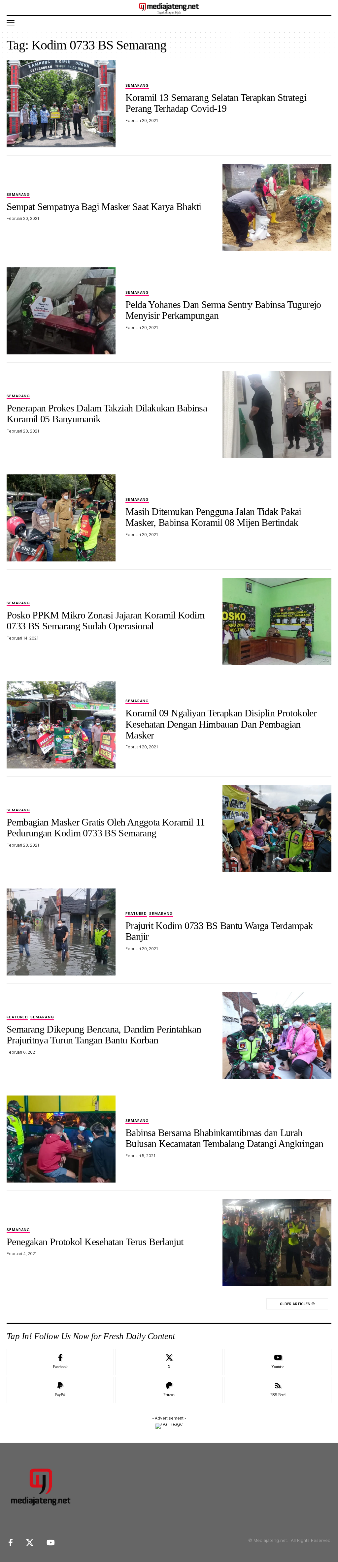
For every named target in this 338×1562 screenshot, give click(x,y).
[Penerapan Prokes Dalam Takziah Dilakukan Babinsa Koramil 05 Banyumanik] (276, 414)
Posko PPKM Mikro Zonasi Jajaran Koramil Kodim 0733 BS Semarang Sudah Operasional (105, 620)
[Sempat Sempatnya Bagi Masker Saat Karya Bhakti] (276, 207)
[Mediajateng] (169, 8)
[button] (12, 23)
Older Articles (295, 1304)
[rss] (277, 1390)
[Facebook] (60, 1362)
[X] (169, 1362)
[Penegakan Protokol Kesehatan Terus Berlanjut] (276, 1242)
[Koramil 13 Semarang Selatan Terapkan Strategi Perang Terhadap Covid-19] (61, 103)
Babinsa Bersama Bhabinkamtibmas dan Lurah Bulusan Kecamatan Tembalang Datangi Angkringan (224, 1138)
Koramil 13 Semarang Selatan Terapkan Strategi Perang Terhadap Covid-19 (215, 103)
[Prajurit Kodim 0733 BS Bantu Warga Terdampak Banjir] (61, 932)
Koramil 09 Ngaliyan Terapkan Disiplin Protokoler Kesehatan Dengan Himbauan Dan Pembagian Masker (221, 723)
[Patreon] (169, 1390)
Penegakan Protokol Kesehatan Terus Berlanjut (95, 1241)
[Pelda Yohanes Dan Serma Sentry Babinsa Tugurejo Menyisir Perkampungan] (61, 310)
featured (136, 914)
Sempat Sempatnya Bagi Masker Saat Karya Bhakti (104, 206)
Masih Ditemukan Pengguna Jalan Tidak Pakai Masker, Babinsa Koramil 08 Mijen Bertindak (213, 517)
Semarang (137, 86)
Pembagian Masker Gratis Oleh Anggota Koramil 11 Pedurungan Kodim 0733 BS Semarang (106, 827)
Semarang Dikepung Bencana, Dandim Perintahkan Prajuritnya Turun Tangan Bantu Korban (104, 1034)
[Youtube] (277, 1362)
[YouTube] (50, 1543)
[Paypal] (60, 1390)
